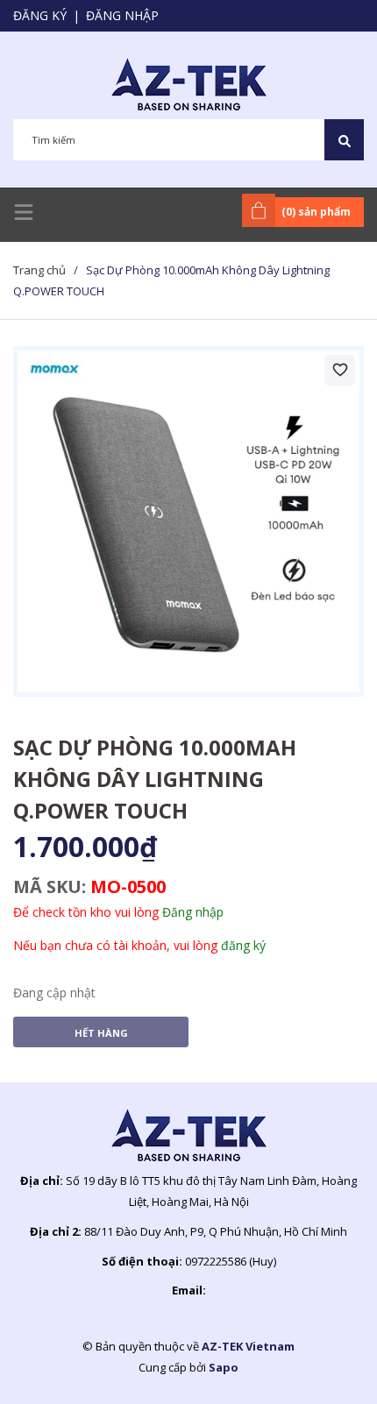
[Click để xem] (188, 521)
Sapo (223, 1367)
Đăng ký (40, 15)
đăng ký (243, 945)
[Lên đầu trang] (320, 1363)
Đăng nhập (122, 15)
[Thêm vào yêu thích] (339, 370)
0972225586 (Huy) (230, 1261)
